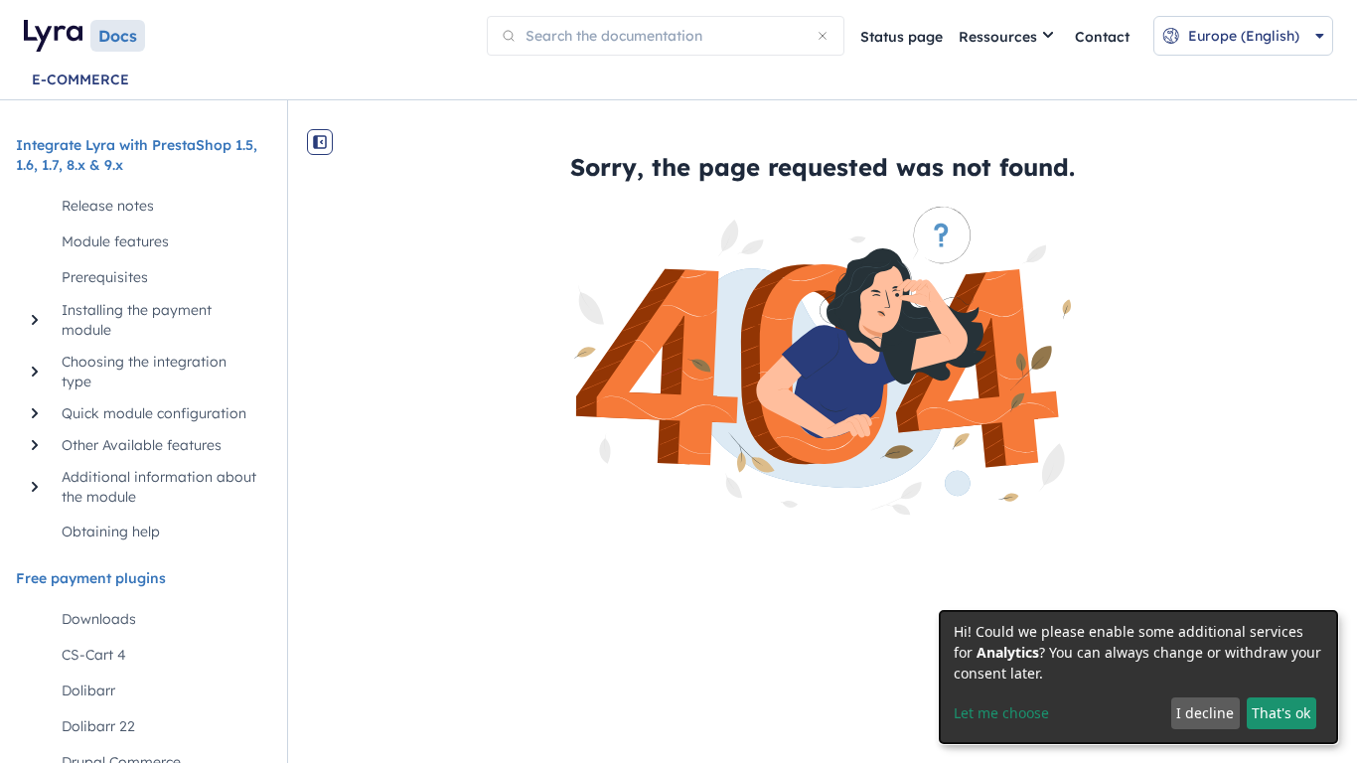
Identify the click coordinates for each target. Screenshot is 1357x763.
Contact (1102, 37)
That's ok (1281, 712)
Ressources (998, 37)
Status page (901, 37)
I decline (1205, 712)
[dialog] (1138, 677)
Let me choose (1001, 712)
